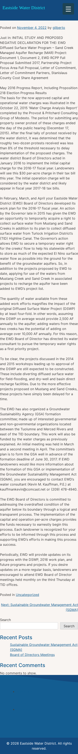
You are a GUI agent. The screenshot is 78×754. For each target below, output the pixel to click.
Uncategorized (27, 595)
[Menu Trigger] (68, 9)
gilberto (59, 28)
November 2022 (29, 691)
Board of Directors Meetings (32, 655)
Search (5, 620)
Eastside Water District (23, 7)
